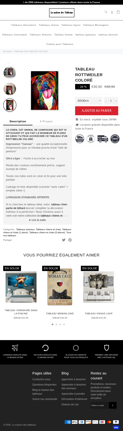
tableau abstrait (108, 34)
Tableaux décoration (23, 25)
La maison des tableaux (24, 425)
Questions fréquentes (44, 384)
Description (18, 121)
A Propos (46, 121)
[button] (52, 324)
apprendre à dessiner (74, 379)
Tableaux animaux (25, 229)
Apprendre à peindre (73, 393)
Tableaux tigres (71, 25)
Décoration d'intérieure (74, 399)
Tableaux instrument (14, 34)
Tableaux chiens (49, 25)
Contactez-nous (41, 379)
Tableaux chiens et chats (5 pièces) (47, 232)
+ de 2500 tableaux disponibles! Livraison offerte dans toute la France (61, 2)
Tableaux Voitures (41, 34)
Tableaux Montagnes (96, 25)
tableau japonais (85, 34)
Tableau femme (63, 34)
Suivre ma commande (44, 399)
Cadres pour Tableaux (59, 44)
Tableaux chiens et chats (48, 229)
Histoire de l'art (70, 404)
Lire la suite (38, 220)
